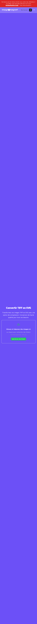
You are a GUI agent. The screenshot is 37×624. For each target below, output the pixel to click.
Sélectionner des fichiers (18, 339)
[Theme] (30, 10)
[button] (24, 10)
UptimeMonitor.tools (12, 5)
